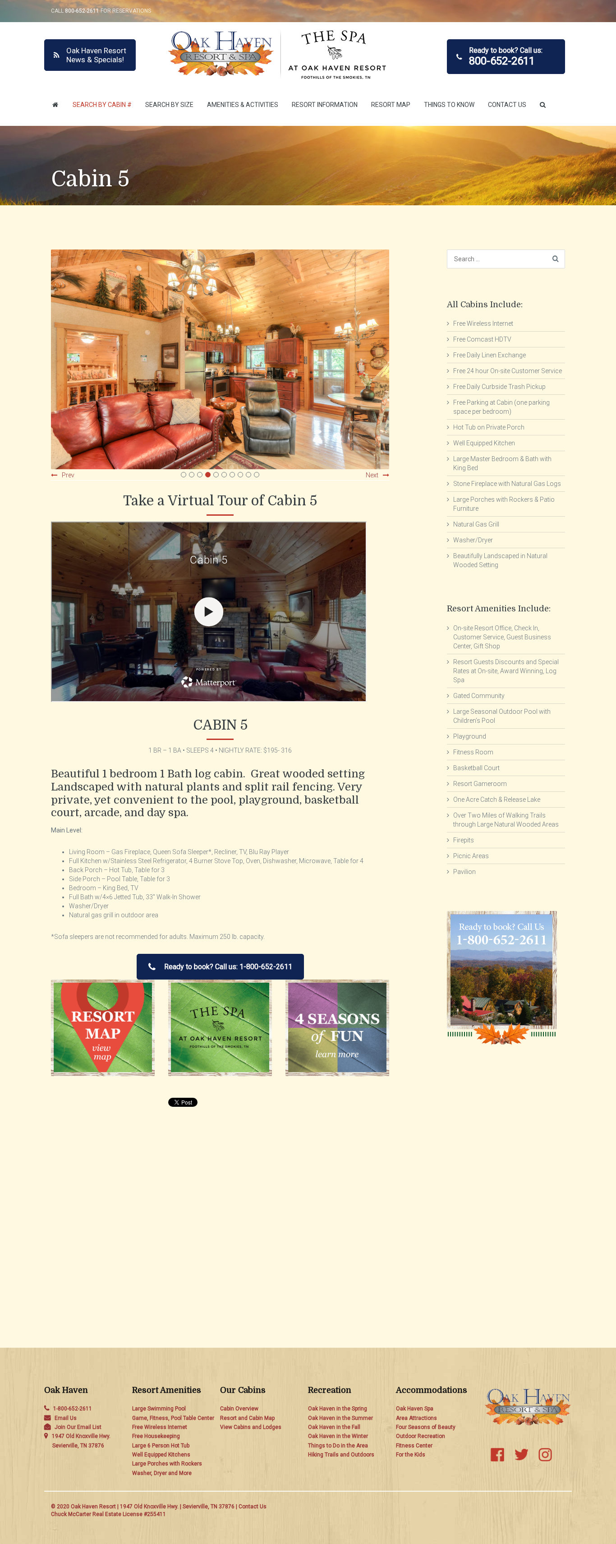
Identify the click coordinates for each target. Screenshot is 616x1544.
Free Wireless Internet (159, 1427)
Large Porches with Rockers (167, 1464)
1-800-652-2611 (72, 1408)
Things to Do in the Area (338, 1445)
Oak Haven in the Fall (334, 1427)
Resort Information (325, 104)
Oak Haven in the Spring (337, 1408)
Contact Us (507, 104)
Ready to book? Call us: (505, 56)
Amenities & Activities (242, 104)
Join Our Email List (78, 1427)
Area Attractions (416, 1418)
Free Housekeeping (156, 1436)
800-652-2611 (82, 11)
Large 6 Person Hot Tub (160, 1445)
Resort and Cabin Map (247, 1418)
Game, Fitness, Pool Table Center (173, 1418)
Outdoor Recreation (420, 1436)
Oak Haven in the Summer (340, 1418)
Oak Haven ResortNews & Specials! (96, 55)
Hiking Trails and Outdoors (341, 1455)
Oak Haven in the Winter (338, 1436)
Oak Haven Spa (414, 1408)
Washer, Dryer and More (162, 1473)
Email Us (66, 1418)
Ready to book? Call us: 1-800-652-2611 (228, 966)
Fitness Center (414, 1445)
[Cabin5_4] (220, 359)
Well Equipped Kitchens (161, 1455)
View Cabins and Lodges (250, 1427)
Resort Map (390, 104)
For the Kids (410, 1455)
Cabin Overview (239, 1408)
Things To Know (449, 104)
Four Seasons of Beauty (425, 1427)
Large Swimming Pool (159, 1408)
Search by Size (169, 104)
